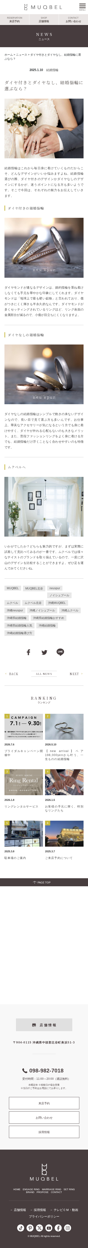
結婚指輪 (52, 70)
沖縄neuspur (15, 610)
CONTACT (56, 1192)
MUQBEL (13, 588)
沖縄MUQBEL (57, 603)
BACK (14, 674)
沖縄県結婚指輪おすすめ (48, 618)
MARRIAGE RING (51, 1189)
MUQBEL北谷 (34, 588)
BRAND (30, 1192)
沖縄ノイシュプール (42, 610)
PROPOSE (43, 1192)
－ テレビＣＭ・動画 (64, 1210)
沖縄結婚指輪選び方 (19, 633)
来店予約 (44, 1103)
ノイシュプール (59, 595)
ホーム (8, 54)
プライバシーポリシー (44, 1216)
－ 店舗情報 (18, 1210)
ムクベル (12, 603)
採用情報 (44, 1132)
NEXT (74, 674)
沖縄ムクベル (69, 610)
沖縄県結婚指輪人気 (19, 625)
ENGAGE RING (31, 1189)
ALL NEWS (44, 674)
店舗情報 (48, 1025)
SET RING (69, 1189)
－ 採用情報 (38, 1210)
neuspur (55, 588)
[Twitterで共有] (44, 652)
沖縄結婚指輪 (47, 625)
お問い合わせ (44, 1117)
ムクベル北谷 (33, 603)
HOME (16, 1189)
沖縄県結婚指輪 (17, 618)
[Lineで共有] (60, 652)
